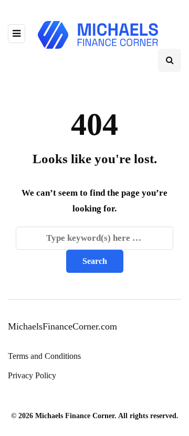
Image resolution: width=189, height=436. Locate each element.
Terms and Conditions (44, 356)
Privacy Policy (32, 375)
